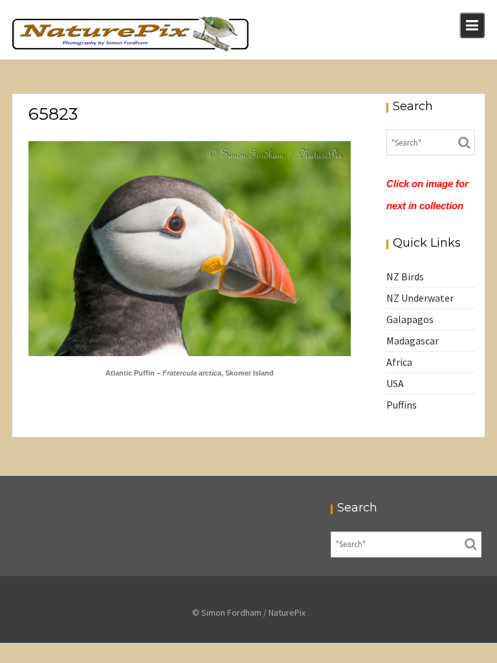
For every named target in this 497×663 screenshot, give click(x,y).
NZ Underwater (420, 297)
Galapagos (410, 319)
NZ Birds (405, 276)
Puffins (401, 404)
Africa (399, 361)
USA (395, 383)
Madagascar (412, 340)
